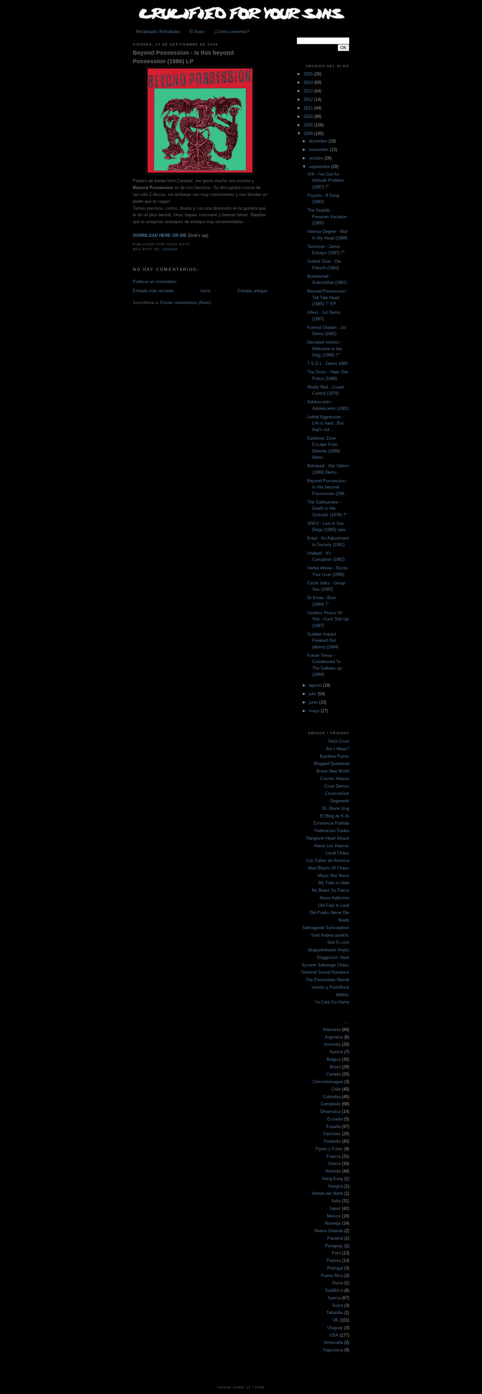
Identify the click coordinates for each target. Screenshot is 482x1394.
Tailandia (334, 1312)
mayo (315, 710)
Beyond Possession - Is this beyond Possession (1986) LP (183, 56)
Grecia (334, 1163)
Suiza (337, 1305)
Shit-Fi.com (338, 942)
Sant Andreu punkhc (330, 935)
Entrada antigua (252, 290)
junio (314, 702)
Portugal (335, 1268)
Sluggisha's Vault (333, 957)
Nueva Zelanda (328, 1230)
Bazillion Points (334, 756)
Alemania (332, 1029)
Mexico (334, 1215)
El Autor (197, 31)
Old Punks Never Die (329, 912)
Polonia (334, 1260)
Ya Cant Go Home (332, 1002)
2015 (309, 73)
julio (313, 693)
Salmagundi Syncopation (325, 927)
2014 (309, 82)
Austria (336, 1051)
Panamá (335, 1238)
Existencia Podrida (331, 823)
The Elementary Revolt (327, 979)
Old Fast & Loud (333, 905)
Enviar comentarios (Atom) (185, 302)
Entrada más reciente (153, 290)
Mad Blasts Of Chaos (328, 868)
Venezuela (333, 1342)
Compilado (331, 1103)
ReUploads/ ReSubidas (158, 31)
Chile (336, 1089)
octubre (316, 158)
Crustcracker (337, 793)
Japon (335, 1208)
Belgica (334, 1059)
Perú (336, 1253)
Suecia (334, 1297)
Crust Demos (336, 786)
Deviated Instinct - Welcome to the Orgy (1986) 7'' (324, 348)
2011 (309, 107)
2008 (309, 133)
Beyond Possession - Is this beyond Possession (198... (327, 487)
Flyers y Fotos (329, 1148)
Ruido (343, 920)
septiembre (320, 166)
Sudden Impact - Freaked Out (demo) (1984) (323, 640)
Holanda (333, 1171)
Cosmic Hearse (334, 778)
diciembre (319, 141)
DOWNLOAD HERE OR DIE (160, 235)
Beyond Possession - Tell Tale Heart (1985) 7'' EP (327, 297)
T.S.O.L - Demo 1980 (327, 363)
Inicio (205, 290)
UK (335, 1320)
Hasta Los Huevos (331, 845)
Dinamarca (330, 1111)
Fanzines (332, 1133)
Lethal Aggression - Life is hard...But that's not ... (325, 423)
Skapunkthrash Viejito (328, 949)
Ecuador (335, 1119)
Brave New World (332, 771)
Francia (334, 1156)
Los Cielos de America (328, 860)
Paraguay (334, 1245)
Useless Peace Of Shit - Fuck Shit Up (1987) (328, 619)
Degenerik (339, 800)
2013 (309, 90)
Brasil (335, 1066)
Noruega (333, 1223)
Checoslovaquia (328, 1081)
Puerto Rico (332, 1275)
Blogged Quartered (331, 763)
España (333, 1126)
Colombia (332, 1096)
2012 (309, 99)
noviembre (319, 149)
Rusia (337, 1282)
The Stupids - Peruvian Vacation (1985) (327, 216)
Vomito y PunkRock (330, 987)
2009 (309, 125)
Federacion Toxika (331, 830)
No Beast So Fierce (330, 890)
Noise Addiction (334, 897)
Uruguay (335, 1327)
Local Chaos (337, 852)
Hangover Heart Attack (327, 838)
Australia (332, 1044)
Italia (336, 1200)
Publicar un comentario (154, 281)
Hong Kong (332, 1178)
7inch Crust (338, 741)
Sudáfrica (334, 1290)
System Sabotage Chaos (325, 965)
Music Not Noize (333, 875)
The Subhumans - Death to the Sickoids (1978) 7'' (327, 508)
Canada (170, 249)
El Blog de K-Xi (334, 815)
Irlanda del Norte (327, 1193)
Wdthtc (342, 994)
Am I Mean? (337, 748)
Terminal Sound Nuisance (325, 972)
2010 (309, 116)
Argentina (334, 1037)
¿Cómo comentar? (231, 31)
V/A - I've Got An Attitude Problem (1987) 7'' (325, 180)
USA (334, 1335)
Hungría (335, 1186)
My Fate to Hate (333, 882)
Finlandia (332, 1141)
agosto (316, 685)
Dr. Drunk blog (335, 808)
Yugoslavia (332, 1349)
